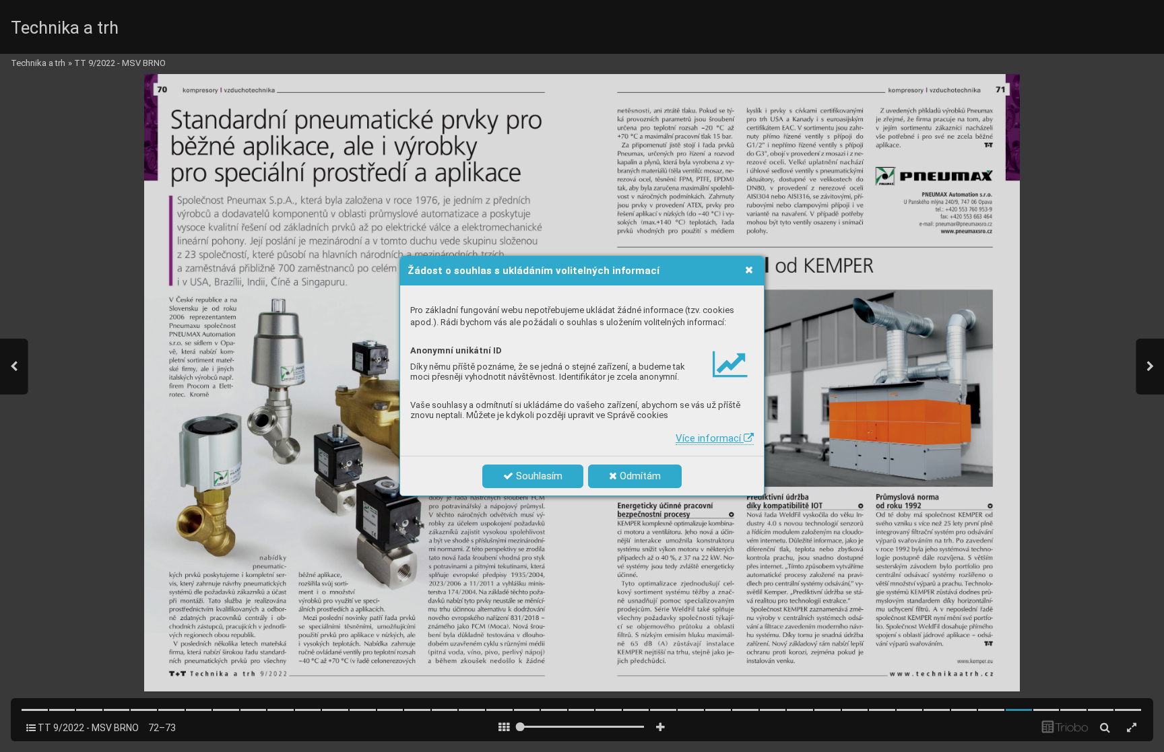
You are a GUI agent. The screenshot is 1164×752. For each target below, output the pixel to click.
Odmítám (639, 476)
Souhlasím (537, 476)
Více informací (710, 438)
